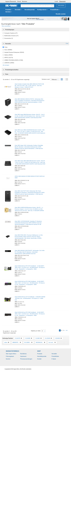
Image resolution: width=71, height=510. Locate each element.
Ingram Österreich (10, 1)
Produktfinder (54, 9)
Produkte (8, 9)
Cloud (19, 1)
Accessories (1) (8, 38)
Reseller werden (61, 14)
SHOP (39, 351)
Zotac (6, 47)
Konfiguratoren (42, 9)
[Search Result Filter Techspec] (3, 69)
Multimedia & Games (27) (11, 35)
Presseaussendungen (26, 359)
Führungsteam (10, 356)
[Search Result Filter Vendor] (3, 43)
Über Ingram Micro (11, 353)
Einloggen (61, 5)
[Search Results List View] (62, 80)
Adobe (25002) (8, 55)
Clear (67, 43)
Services (24, 1)
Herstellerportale (30, 9)
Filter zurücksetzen (6, 26)
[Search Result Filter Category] (3, 29)
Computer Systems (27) (10, 33)
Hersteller (18, 9)
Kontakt (39, 359)
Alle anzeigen (6, 65)
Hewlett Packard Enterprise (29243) (14, 52)
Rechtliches (23, 353)
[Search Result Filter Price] (3, 74)
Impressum (23, 356)
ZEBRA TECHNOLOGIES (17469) (13, 60)
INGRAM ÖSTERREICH (12, 351)
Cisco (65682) (8, 49)
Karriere (8, 359)
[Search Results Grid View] (67, 80)
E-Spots (54, 359)
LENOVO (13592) (9, 62)
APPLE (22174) (8, 57)
